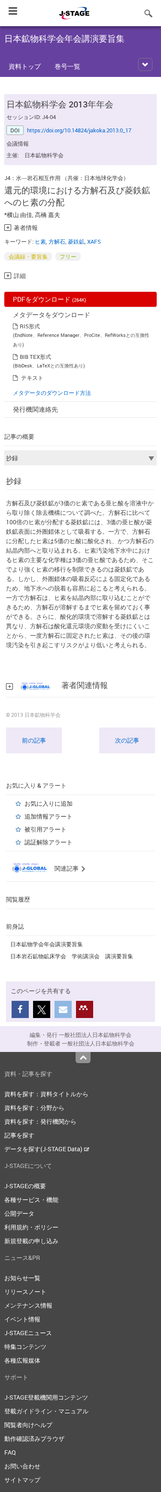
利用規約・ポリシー (31, 1227)
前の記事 (34, 740)
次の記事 (127, 740)
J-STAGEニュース (28, 1333)
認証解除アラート (48, 842)
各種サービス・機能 (31, 1199)
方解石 (57, 241)
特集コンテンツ (25, 1346)
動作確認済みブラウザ (34, 1438)
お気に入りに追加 (48, 803)
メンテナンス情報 (28, 1305)
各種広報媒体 (22, 1360)
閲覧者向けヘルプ (28, 1425)
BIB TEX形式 (35, 357)
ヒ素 (40, 241)
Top (83, 1057)
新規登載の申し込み (31, 1241)
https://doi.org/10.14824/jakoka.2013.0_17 (79, 130)
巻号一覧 (67, 66)
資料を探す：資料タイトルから (46, 1094)
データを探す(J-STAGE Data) (44, 1149)
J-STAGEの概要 (25, 1186)
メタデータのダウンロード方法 (52, 393)
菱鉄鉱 (76, 241)
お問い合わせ (22, 1466)
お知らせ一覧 (22, 1278)
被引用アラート (45, 829)
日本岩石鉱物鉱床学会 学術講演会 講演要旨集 (71, 956)
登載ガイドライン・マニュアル (46, 1411)
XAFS (94, 241)
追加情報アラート (48, 816)
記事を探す (19, 1135)
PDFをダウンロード (49, 299)
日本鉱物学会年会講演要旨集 (46, 944)
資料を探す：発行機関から (40, 1121)
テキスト (32, 378)
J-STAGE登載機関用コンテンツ (46, 1397)
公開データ (19, 1213)
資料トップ (25, 66)
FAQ (10, 1452)
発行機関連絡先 (35, 409)
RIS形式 (30, 326)
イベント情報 (22, 1319)
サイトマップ (22, 1480)
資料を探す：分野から (34, 1108)
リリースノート (25, 1291)
